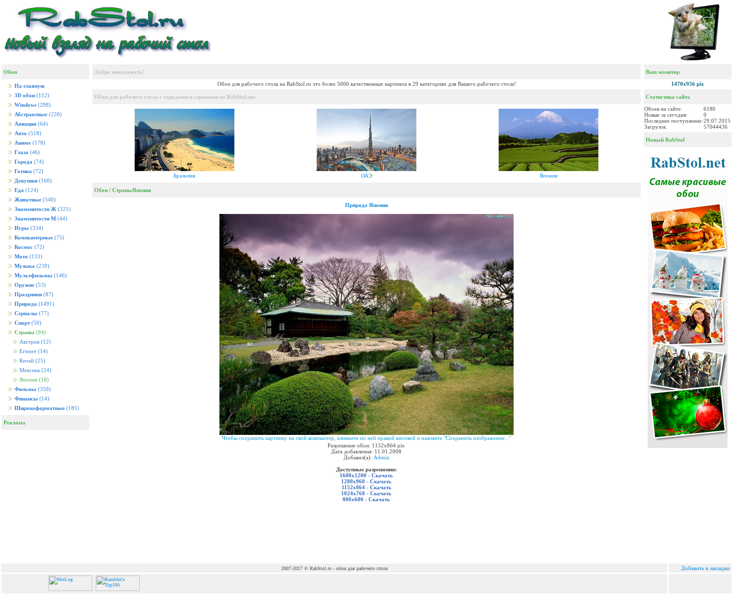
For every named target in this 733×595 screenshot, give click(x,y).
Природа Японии (366, 205)
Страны (122, 190)
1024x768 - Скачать (366, 493)
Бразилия (184, 176)
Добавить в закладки (705, 568)
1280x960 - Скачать (366, 481)
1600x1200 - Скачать (366, 475)
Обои (101, 190)
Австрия (34, 342)
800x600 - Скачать (366, 499)
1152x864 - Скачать (366, 487)
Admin (381, 457)
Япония (548, 176)
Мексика (34, 370)
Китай (31, 361)
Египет (33, 351)
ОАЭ (366, 176)
